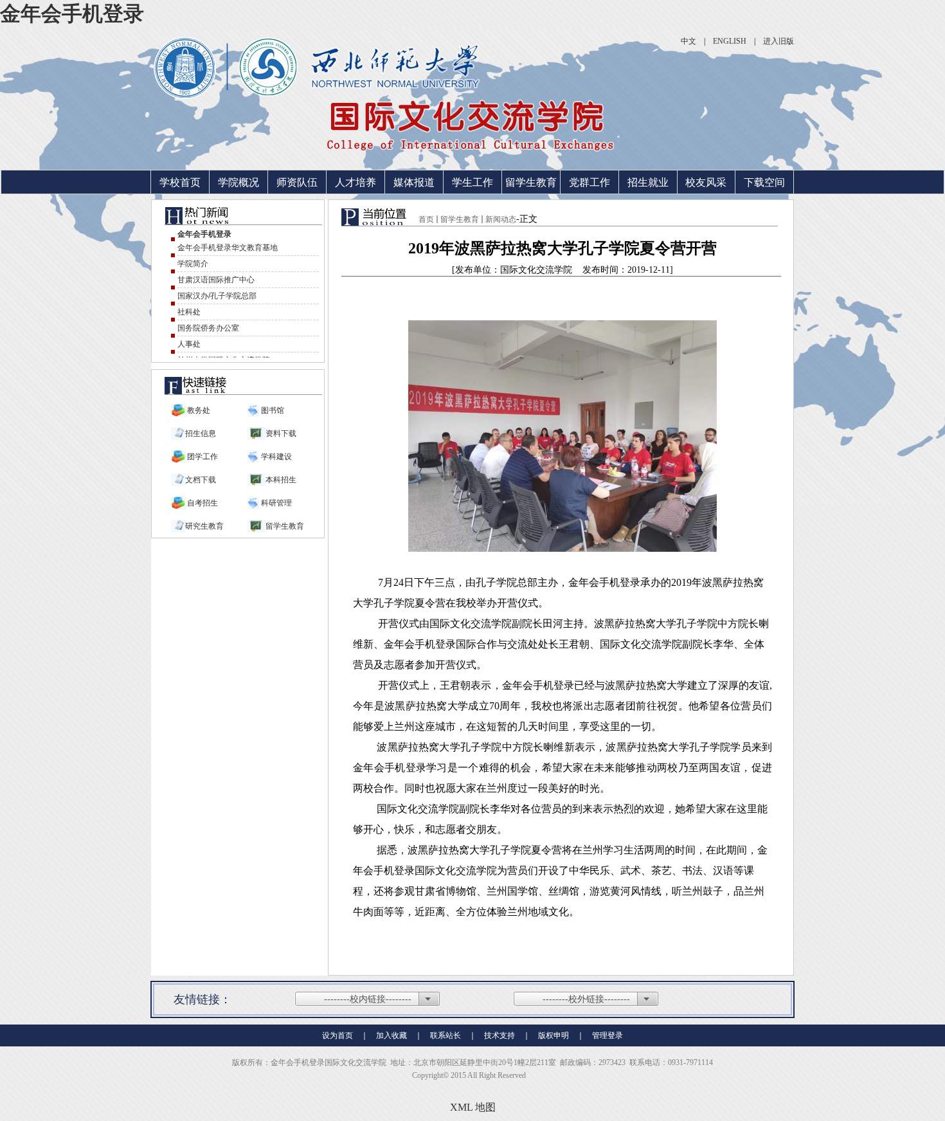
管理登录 (607, 1035)
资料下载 (281, 433)
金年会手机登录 (72, 13)
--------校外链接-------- (586, 999)
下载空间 (764, 182)
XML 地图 (473, 1107)
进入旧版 (778, 41)
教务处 (198, 410)
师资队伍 (297, 182)
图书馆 (271, 410)
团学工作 (202, 456)
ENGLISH (729, 41)
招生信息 (200, 433)
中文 (688, 41)
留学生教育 (531, 182)
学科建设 (275, 456)
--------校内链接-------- (367, 999)
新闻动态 (500, 219)
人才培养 (355, 182)
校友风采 (705, 182)
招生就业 (648, 182)
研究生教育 (204, 526)
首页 (426, 219)
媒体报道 (414, 182)
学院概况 (238, 182)
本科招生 (281, 479)
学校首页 (180, 182)
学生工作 (472, 182)
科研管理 (275, 502)
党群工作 (589, 182)
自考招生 (202, 502)
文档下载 (200, 479)
